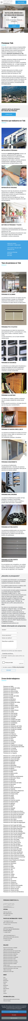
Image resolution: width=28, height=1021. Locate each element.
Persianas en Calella (8, 712)
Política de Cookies (7, 1000)
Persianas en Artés (8, 694)
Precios (4, 990)
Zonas (4, 991)
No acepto (14, 1014)
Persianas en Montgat (9, 779)
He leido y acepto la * (14, 667)
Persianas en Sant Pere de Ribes (11, 844)
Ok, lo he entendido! (14, 1011)
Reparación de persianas (9, 187)
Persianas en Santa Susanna (11, 858)
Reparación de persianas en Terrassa (10, 960)
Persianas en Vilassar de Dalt (11, 888)
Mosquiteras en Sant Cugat (8, 971)
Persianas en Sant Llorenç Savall (12, 842)
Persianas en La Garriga (9, 748)
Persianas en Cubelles (9, 731)
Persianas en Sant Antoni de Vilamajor (13, 814)
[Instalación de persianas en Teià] (14, 138)
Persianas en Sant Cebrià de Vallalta (12, 821)
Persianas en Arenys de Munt (11, 692)
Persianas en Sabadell (9, 808)
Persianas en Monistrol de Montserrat (13, 776)
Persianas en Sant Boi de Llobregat (12, 816)
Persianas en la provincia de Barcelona (13, 891)
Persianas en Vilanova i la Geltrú (11, 887)
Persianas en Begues (8, 704)
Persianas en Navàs (8, 786)
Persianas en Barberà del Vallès (11, 702)
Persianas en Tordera (8, 874)
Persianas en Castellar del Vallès (11, 719)
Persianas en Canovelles (9, 716)
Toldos (4, 983)
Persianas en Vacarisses (9, 880)
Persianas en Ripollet (8, 805)
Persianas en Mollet (8, 775)
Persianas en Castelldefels (10, 723)
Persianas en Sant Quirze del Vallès (12, 849)
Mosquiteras (5, 985)
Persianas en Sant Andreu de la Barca (13, 811)
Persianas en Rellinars (9, 803)
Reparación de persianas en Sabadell (10, 947)
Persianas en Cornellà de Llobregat (12, 729)
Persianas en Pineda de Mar (10, 794)
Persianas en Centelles (9, 724)
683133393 (9, 253)
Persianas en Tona (8, 872)
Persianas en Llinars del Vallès (11, 759)
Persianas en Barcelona (9, 699)
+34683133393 (17, 245)
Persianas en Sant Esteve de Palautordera (14, 826)
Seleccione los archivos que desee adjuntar (11, 650)
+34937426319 (10, 245)
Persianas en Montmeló (9, 781)
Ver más (14, 26)
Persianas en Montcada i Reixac (11, 778)
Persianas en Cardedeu (9, 718)
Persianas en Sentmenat (9, 863)
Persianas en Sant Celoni (10, 819)
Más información (14, 1018)
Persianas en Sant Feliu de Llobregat (13, 831)
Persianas (5, 979)
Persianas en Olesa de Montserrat (12, 787)
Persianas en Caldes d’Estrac (11, 710)
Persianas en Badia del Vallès (11, 696)
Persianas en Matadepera (10, 770)
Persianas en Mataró (8, 768)
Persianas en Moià (8, 771)
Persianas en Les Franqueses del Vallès (13, 746)
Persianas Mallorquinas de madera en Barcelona (12, 966)
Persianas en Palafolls (9, 789)
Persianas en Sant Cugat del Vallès (12, 825)
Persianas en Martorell (9, 762)
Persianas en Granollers (9, 742)
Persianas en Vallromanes (10, 877)
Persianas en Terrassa (9, 868)
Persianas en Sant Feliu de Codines (12, 830)
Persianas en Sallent (8, 809)
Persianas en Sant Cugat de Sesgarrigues (14, 822)
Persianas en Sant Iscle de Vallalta (12, 836)
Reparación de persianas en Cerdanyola (10, 957)
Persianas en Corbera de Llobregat (12, 727)
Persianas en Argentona (9, 689)
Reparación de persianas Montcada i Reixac (11, 952)
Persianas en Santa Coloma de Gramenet (14, 857)
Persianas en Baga (8, 697)
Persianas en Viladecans (9, 882)
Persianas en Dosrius (8, 732)
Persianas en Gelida (8, 740)
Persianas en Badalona (9, 700)
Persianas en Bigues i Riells (10, 705)
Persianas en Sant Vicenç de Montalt (13, 852)
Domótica (5, 982)
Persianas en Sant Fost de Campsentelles (14, 833)
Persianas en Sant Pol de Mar (11, 847)
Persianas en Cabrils (8, 708)
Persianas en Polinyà (8, 798)
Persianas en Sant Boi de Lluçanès (12, 817)
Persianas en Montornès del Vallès (12, 782)
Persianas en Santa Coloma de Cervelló (13, 855)
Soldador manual (6, 965)
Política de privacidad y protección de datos (11, 999)
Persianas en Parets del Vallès (11, 792)
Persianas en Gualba (8, 743)
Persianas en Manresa (9, 763)
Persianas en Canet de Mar (10, 713)
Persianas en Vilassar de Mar (11, 890)
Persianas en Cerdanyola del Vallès (12, 726)
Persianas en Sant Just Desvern (11, 841)
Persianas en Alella (8, 686)
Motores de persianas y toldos (11, 225)
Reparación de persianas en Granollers (10, 962)
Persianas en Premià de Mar (10, 801)
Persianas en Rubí (8, 806)
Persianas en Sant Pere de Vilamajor (12, 845)
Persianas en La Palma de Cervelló (12, 756)
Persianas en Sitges (8, 866)
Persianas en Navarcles (9, 784)
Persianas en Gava (8, 738)
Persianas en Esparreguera (10, 735)
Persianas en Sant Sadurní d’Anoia (12, 850)
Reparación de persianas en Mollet (9, 955)
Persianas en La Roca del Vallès (11, 757)
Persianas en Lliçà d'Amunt (10, 751)
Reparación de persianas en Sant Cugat (10, 968)
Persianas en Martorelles (9, 765)
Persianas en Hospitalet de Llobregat (13, 745)
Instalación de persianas (9, 150)
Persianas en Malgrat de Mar (11, 760)
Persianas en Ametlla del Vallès (11, 688)
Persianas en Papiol (8, 795)
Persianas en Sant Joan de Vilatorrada (13, 838)
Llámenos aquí (8, 114)
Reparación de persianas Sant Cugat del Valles (12, 950)
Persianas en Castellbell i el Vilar (11, 721)
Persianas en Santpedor (9, 861)
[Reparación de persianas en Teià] (14, 175)
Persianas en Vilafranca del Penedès (13, 885)
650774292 (9, 255)
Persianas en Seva (8, 865)
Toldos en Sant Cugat (7, 969)
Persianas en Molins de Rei (10, 773)
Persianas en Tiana (8, 871)
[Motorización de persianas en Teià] (14, 212)
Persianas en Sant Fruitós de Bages (12, 834)
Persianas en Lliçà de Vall (10, 750)
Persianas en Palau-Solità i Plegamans (13, 790)
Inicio (4, 977)
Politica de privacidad (18, 667)
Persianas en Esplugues (9, 737)
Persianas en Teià (8, 869)
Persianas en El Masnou (9, 734)
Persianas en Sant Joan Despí (11, 839)
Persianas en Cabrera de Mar (11, 707)
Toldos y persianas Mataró (8, 949)
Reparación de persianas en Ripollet (10, 963)
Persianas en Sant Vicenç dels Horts (12, 853)
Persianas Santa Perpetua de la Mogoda (14, 860)
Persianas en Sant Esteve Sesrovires (12, 828)
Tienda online (21, 2)
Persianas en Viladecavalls (10, 884)
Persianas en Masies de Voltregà (12, 767)
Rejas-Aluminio (6, 988)
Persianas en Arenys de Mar (10, 691)
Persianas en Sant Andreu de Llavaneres (14, 813)
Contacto (5, 993)
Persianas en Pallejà (8, 797)
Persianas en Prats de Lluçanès (11, 800)
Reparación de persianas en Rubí (9, 958)
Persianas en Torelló (8, 876)
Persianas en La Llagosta (10, 753)
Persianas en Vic (7, 879)
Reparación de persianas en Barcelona (10, 954)
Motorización (5, 980)
